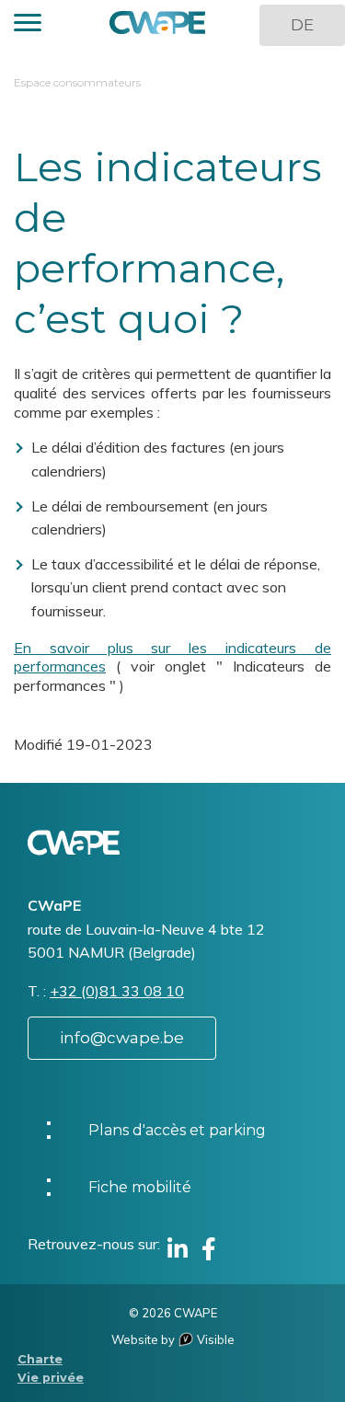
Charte (40, 1359)
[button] (27, 25)
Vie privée (50, 1378)
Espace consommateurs (77, 82)
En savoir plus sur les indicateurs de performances (172, 657)
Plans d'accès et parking (177, 1130)
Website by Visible (173, 1339)
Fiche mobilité (139, 1187)
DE (302, 25)
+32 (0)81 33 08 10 (117, 991)
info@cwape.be (122, 1038)
